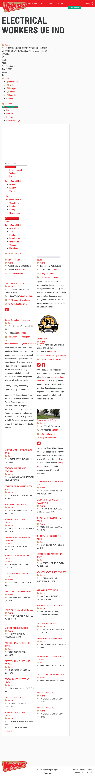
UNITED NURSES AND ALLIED (16, 628)
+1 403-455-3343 (26, 296)
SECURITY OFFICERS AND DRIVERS (50, 674)
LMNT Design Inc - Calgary (15, 283)
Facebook (13, 81)
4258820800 (21, 333)
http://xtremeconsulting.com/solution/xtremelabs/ (24, 343)
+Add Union (74, 7)
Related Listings (13, 120)
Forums (60, 3)
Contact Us (79, 772)
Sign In (87, 3)
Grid (15, 253)
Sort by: (13, 181)
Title (11, 231)
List (8, 253)
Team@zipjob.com (47, 273)
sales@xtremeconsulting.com (19, 337)
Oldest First (14, 184)
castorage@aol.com (47, 434)
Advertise (74, 769)
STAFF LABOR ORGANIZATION (16, 504)
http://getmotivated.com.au (50, 359)
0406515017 (53, 352)
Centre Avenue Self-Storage (47, 420)
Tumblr (12, 91)
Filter (7, 196)
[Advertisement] (47, 750)
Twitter (12, 85)
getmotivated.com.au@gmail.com (53, 355)
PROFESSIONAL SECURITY (47, 623)
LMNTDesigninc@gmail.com (19, 300)
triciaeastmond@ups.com (17, 273)
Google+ (12, 88)
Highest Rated (15, 241)
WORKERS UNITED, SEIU (46, 693)
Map (8, 110)
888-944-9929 (55, 269)
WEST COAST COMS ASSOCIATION (18, 592)
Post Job (89, 772)
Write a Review (13, 218)
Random (12, 187)
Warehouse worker (15, 260)
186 (11, 731)
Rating (12, 209)
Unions (7, 45)
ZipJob (39, 260)
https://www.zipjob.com (49, 277)
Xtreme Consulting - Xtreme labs (17, 320)
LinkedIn (12, 95)
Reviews (9, 117)
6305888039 (21, 269)
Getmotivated (42, 339)
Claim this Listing (11, 107)
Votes (12, 191)
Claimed (12, 245)
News (51, 3)
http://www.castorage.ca (49, 438)
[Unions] (15, 7)
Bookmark (8, 104)
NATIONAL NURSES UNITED (48, 590)
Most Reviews (15, 238)
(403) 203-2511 (56, 430)
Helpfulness (14, 213)
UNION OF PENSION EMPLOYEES (49, 638)
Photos (9, 113)
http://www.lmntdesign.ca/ (18, 304)
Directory (32, 3)
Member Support (86, 769)
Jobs (43, 3)
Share (6, 78)
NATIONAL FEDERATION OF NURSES (51, 605)
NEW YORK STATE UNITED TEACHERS (51, 572)
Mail (11, 98)
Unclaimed (13, 248)
